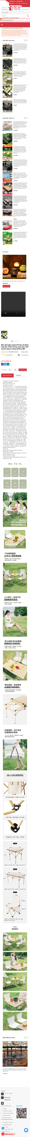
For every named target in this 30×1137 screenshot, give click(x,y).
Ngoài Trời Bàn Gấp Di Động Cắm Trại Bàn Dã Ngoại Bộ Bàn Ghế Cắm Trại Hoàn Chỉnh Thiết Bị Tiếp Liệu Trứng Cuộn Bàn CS (20, 101)
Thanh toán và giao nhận (8, 1113)
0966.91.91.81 (7, 1097)
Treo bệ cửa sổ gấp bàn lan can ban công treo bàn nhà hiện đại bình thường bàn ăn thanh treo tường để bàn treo (14, 1070)
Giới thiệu (5, 1108)
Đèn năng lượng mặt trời (8, 1129)
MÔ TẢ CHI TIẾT (7, 375)
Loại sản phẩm (5, 12)
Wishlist (12, 3)
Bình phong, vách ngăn (8, 1122)
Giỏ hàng (25, 3)
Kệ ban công (5, 1127)
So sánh (18, 3)
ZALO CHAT (19, 1106)
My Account (6, 3)
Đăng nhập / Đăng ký (16, 5)
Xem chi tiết (6, 286)
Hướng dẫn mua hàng (7, 1111)
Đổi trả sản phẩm (6, 1115)
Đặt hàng (23, 369)
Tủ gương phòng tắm (7, 1124)
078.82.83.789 (7, 1099)
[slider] (3, 354)
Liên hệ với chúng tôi (7, 1117)
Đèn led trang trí (6, 1131)
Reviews (18, 375)
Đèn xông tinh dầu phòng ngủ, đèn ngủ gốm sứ (14, 281)
